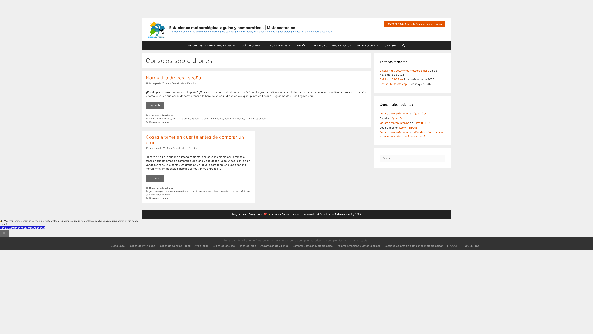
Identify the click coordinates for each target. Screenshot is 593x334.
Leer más (156, 106)
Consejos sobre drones (161, 115)
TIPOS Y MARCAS (278, 45)
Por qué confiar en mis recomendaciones (22, 227)
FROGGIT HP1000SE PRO (463, 245)
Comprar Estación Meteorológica (312, 245)
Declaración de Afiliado (274, 245)
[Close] (4, 233)
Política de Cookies (170, 245)
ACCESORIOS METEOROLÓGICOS (332, 45)
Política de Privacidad (141, 245)
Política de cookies (223, 245)
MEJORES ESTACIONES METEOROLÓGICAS (212, 45)
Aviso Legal (118, 245)
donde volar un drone (160, 118)
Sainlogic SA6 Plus (391, 79)
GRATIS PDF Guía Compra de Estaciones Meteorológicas (414, 24)
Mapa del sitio (247, 245)
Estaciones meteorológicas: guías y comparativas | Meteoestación (232, 27)
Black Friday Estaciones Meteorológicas (404, 70)
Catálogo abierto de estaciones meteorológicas (413, 245)
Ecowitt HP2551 (423, 122)
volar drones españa (256, 118)
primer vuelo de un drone (225, 191)
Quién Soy (390, 45)
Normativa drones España (173, 78)
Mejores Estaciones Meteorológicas (359, 245)
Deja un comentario (159, 122)
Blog (188, 245)
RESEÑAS (302, 45)
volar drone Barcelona (212, 118)
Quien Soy (420, 113)
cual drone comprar (201, 191)
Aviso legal (201, 245)
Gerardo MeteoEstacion (394, 113)
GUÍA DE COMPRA (252, 45)
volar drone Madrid (234, 118)
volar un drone (163, 194)
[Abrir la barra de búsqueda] (403, 45)
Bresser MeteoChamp (393, 84)
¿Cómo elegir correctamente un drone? (169, 191)
